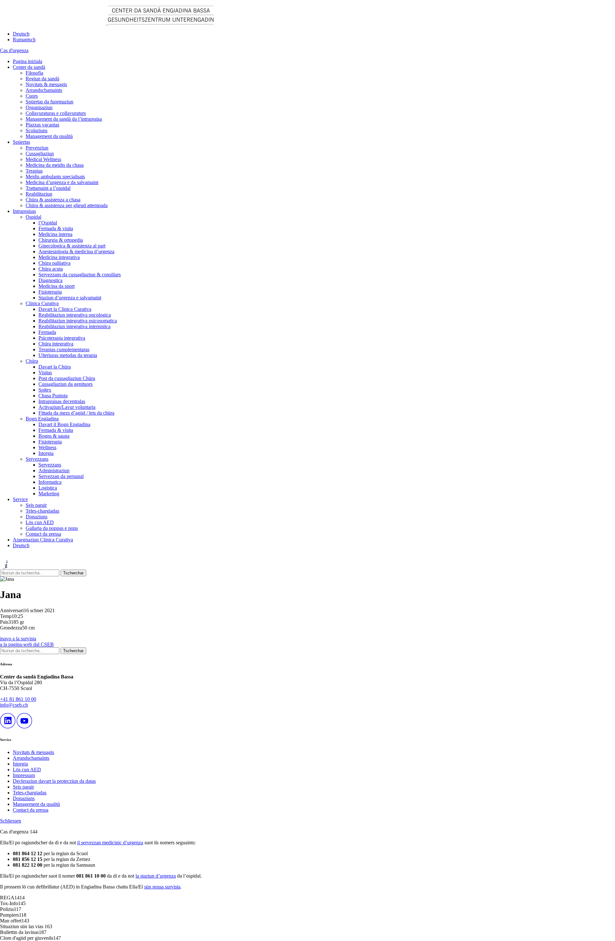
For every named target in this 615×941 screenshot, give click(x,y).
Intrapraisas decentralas (61, 401)
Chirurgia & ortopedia (60, 240)
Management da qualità (49, 136)
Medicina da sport (56, 286)
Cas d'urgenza (14, 50)
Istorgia (45, 453)
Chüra (32, 361)
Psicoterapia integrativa (61, 338)
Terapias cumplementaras (63, 349)
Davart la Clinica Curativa (64, 309)
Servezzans (37, 459)
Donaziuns (36, 516)
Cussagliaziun (40, 153)
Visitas (45, 372)
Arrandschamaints (44, 90)
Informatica (50, 482)
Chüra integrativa (55, 343)
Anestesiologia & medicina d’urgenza (76, 251)
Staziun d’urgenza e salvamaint (69, 297)
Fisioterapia (50, 292)
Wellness (47, 447)
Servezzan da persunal (61, 476)
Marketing (48, 493)
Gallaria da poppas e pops (52, 528)
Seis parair (36, 505)
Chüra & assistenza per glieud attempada (67, 205)
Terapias (34, 171)
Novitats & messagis (46, 84)
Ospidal (33, 217)
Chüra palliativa (54, 263)
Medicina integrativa (59, 257)
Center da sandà (29, 67)
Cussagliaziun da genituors (65, 384)
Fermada (47, 332)
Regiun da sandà (42, 78)
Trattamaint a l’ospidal (48, 188)
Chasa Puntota (53, 395)
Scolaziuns (36, 130)
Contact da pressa (43, 534)
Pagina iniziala (27, 61)
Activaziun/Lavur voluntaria (66, 407)
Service (20, 499)
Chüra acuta (50, 269)
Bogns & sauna (54, 436)
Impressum (24, 775)
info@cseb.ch (14, 705)
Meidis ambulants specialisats (55, 176)
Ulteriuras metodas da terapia (67, 355)
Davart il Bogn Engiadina (64, 424)
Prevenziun (37, 147)
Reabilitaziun (39, 194)
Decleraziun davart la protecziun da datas (54, 781)
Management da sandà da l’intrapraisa (64, 119)
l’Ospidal (47, 222)
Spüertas (21, 142)
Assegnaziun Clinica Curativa (43, 539)
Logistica (47, 488)
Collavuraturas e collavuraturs (56, 113)
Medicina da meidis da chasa (55, 165)
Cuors (32, 96)
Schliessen (10, 820)
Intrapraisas (24, 211)
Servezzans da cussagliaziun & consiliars (79, 274)
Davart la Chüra (54, 366)
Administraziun (54, 470)
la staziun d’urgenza (155, 876)
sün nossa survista (162, 886)
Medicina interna (55, 234)
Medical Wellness (43, 159)
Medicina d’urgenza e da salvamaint (62, 182)
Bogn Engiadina (42, 418)
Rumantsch (24, 39)
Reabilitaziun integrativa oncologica (74, 315)
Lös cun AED (40, 522)
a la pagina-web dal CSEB (27, 644)
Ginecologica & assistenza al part (71, 245)
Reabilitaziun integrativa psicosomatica (77, 320)
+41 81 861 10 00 (18, 699)
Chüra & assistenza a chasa (53, 199)
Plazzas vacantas (42, 124)
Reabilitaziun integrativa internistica (74, 326)
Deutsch (21, 34)
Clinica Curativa (42, 303)
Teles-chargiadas (42, 511)
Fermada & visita (55, 228)
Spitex (44, 390)
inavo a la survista (18, 638)
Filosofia (34, 73)
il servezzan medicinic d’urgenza (110, 842)
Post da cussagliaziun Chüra (66, 378)
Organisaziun (39, 107)
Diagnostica (50, 280)
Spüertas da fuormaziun (49, 101)
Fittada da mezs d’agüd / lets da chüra (76, 413)
